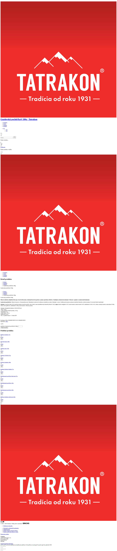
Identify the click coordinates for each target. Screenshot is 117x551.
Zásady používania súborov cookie (10, 531)
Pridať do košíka (4, 327)
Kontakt (5, 126)
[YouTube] (3, 522)
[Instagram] (2, 522)
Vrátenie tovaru (6, 529)
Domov (4, 282)
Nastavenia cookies (5, 534)
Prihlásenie (3, 147)
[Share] (2, 546)
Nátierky (5, 284)
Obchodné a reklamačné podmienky (11, 528)
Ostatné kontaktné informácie (7, 543)
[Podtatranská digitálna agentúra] (25, 523)
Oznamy (5, 125)
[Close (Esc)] (1, 546)
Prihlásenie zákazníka (7, 526)
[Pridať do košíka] (2, 339)
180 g (6, 321)
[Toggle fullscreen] (3, 546)
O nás (4, 123)
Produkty (5, 122)
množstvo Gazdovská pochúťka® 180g (9, 326)
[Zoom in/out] (5, 546)
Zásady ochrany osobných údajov (10, 530)
